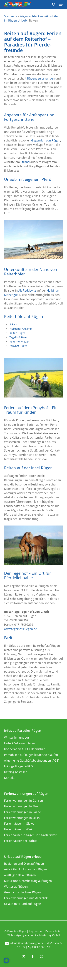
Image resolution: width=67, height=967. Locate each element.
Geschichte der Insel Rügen (22, 892)
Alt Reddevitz (27, 290)
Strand (25, 162)
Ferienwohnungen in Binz (21, 806)
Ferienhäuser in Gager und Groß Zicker (30, 835)
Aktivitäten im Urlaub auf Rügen (25, 869)
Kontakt (9, 778)
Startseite (10, 16)
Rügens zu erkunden (41, 78)
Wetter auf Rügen (16, 887)
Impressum (36, 931)
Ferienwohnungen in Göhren (23, 801)
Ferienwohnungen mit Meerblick (26, 898)
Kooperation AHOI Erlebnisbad (24, 749)
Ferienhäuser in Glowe (19, 824)
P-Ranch (14, 324)
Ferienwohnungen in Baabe (22, 812)
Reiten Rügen (17, 333)
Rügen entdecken (31, 16)
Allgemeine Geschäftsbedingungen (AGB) (31, 761)
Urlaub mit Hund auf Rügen (22, 904)
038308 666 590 (40, 947)
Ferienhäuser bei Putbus (20, 841)
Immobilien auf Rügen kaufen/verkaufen (31, 755)
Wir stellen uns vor (16, 738)
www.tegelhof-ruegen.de (20, 629)
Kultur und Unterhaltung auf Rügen (28, 881)
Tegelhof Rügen (18, 337)
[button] (6, 960)
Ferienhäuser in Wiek (18, 829)
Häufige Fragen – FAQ (18, 766)
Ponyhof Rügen (18, 346)
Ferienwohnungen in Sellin (22, 818)
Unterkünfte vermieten (19, 743)
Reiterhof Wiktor (19, 341)
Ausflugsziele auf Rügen (20, 875)
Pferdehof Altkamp (20, 328)
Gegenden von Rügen (45, 140)
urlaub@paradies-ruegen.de (26, 943)
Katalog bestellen (15, 772)
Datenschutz (52, 931)
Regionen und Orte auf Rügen (24, 864)
